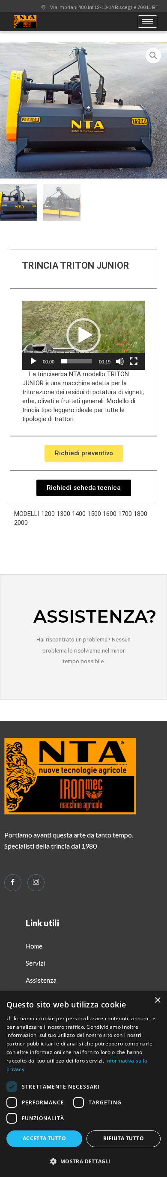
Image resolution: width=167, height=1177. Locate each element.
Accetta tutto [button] (44, 1138)
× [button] (157, 1000)
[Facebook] (12, 882)
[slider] (76, 361)
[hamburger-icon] (147, 21)
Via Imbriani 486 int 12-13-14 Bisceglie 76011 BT (104, 7)
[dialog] (83, 1084)
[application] (83, 335)
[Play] (33, 361)
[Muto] (120, 361)
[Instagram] (36, 882)
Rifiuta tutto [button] (123, 1138)
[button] (83, 335)
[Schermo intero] (133, 361)
